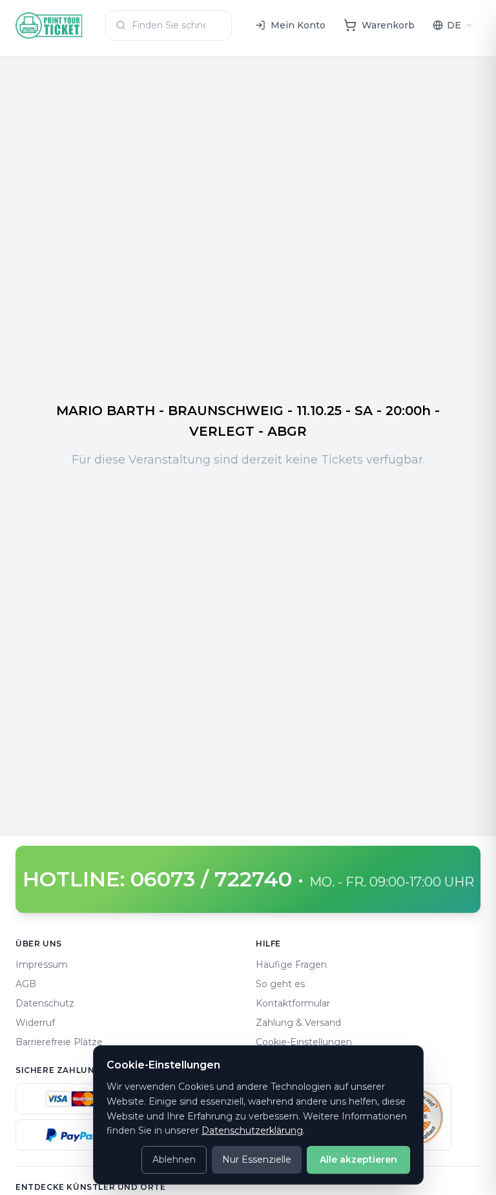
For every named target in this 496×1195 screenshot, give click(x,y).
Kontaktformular (293, 1003)
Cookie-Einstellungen (304, 1042)
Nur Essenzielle (256, 1159)
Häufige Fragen (291, 964)
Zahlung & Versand (298, 1022)
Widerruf (35, 1022)
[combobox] (168, 25)
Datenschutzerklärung (252, 1130)
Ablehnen (174, 1159)
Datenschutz (45, 1003)
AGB (26, 984)
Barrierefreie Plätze (59, 1042)
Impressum (42, 964)
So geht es (280, 984)
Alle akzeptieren (358, 1159)
